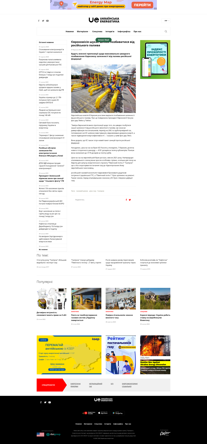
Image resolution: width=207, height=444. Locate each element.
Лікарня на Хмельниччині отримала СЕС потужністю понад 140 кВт (50, 112)
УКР (166, 21)
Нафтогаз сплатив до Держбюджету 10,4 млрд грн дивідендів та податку (51, 226)
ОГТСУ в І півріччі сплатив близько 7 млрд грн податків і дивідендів (51, 74)
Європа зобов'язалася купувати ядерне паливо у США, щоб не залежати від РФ (51, 87)
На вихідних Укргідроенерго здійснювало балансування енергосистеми (51, 239)
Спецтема (97, 31)
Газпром (100, 191)
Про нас (137, 31)
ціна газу (92, 191)
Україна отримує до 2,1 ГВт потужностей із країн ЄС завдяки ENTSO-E (50, 100)
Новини (70, 31)
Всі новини (43, 249)
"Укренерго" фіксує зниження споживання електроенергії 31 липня (52, 138)
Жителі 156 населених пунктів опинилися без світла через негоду (51, 191)
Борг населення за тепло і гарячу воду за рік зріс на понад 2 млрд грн (50, 213)
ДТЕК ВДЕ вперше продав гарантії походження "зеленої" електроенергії (51, 166)
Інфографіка (124, 31)
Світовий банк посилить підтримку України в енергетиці (49, 125)
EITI (112, 384)
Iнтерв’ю (110, 31)
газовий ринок (82, 191)
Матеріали (82, 31)
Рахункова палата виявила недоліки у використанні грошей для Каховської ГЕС (50, 62)
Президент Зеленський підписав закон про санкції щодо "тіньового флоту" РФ (51, 178)
